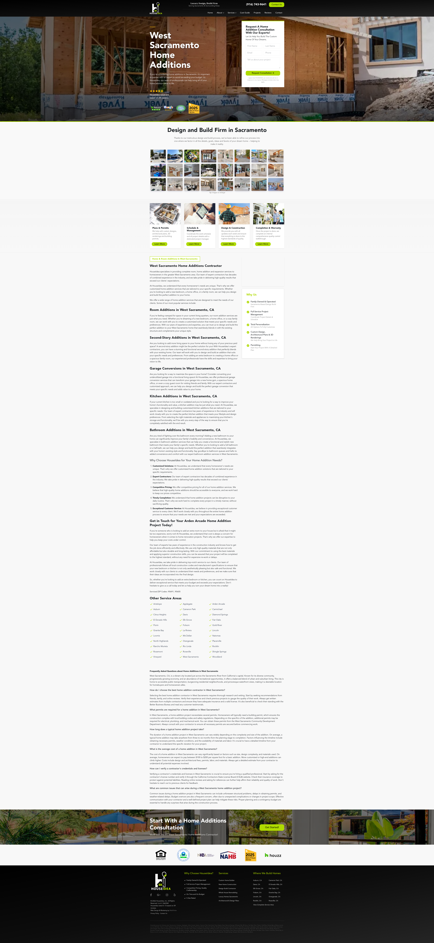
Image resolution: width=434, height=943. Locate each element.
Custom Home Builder (227, 880)
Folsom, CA (257, 892)
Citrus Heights (159, 615)
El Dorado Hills (160, 620)
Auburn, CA (257, 880)
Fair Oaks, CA (274, 888)
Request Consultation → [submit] (263, 73)
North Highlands (160, 641)
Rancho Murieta (160, 646)
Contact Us (277, 5)
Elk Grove (187, 620)
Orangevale (188, 641)
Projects (257, 13)
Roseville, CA (273, 901)
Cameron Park (189, 609)
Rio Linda (187, 646)
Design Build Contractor (227, 888)
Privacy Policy (155, 913)
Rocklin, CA (257, 901)
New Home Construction (227, 884)
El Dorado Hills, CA (275, 884)
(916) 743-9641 (256, 4)
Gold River (217, 625)
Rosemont (158, 652)
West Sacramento (191, 657)
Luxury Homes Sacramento (228, 896)
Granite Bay (158, 630)
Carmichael (217, 609)
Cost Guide (245, 13)
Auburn (156, 609)
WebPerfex (173, 910)
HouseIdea (160, 901)
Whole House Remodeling (228, 892)
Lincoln (215, 630)
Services (231, 13)
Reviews (268, 13)
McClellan (187, 636)
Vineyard (157, 657)
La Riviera (187, 630)
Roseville (187, 652)
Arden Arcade (218, 604)
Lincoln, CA (257, 896)
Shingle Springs (219, 652)
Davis (185, 615)
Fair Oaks (216, 620)
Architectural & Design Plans (229, 901)
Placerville (216, 641)
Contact (278, 13)
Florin (155, 625)
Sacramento (173, 925)
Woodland (217, 657)
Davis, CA (256, 884)
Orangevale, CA (274, 896)
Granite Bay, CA (274, 892)
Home (210, 13)
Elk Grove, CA (258, 888)
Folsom (186, 625)
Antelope (157, 604)
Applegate (187, 604)
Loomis (156, 636)
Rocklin (215, 646)
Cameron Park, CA (275, 880)
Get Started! (272, 827)
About (219, 13)
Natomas (216, 636)
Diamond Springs (220, 615)
